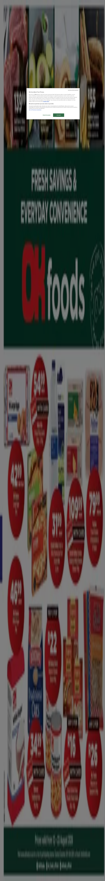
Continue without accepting (73, 90)
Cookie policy (46, 101)
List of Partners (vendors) (35, 109)
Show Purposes (46, 115)
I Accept (58, 115)
